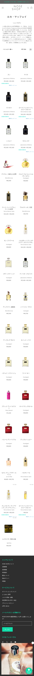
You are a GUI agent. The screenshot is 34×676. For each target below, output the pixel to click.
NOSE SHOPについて (8, 564)
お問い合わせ (5, 606)
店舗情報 (4, 566)
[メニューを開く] (3, 7)
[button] (30, 49)
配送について (5, 575)
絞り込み (24, 49)
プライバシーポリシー (8, 603)
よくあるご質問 (6, 594)
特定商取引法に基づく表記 (9, 600)
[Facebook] (2, 642)
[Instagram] (11, 642)
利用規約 (4, 572)
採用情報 (4, 569)
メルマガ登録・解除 (7, 597)
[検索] (28, 8)
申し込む (7, 629)
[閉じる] (33, 643)
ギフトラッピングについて (9, 591)
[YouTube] (15, 642)
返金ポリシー (5, 578)
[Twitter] (7, 642)
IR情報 (4, 581)
